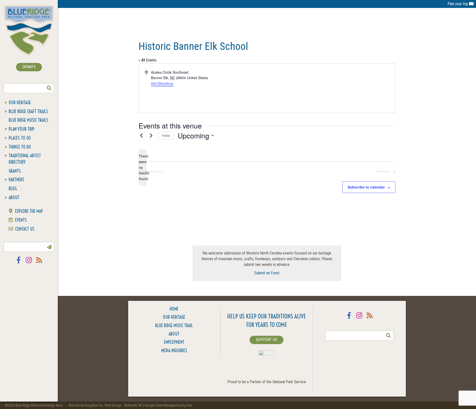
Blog (13, 188)
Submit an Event (266, 273)
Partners (16, 180)
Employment (174, 342)
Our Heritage (20, 102)
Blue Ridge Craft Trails (28, 111)
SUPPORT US (266, 339)
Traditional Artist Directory (25, 159)
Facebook (18, 263)
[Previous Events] (142, 135)
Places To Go (20, 138)
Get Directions (162, 83)
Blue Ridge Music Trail (174, 325)
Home (174, 309)
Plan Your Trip (21, 129)
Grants (15, 171)
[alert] (143, 167)
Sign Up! (49, 247)
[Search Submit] (49, 88)
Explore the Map (29, 211)
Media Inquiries (174, 350)
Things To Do (20, 147)
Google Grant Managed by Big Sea (168, 405)
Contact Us (24, 229)
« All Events (147, 60)
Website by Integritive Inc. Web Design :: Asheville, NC (105, 405)
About (14, 197)
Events (21, 220)
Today (166, 135)
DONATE (29, 66)
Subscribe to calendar (366, 187)
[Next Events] (151, 135)
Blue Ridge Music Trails (28, 120)
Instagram (29, 263)
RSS (39, 263)
